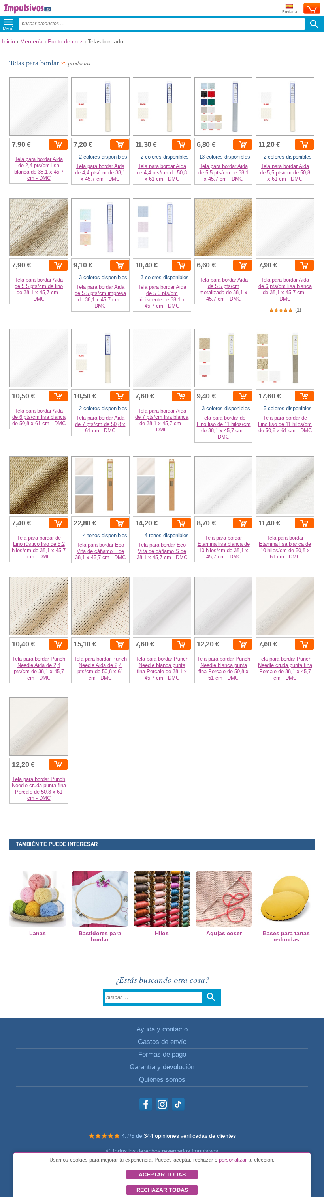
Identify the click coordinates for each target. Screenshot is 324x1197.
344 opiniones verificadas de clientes (190, 1136)
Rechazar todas (162, 1190)
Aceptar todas (162, 1174)
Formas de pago (162, 1054)
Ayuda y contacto (162, 1029)
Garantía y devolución (162, 1067)
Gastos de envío (162, 1042)
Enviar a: (290, 11)
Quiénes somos (162, 1079)
